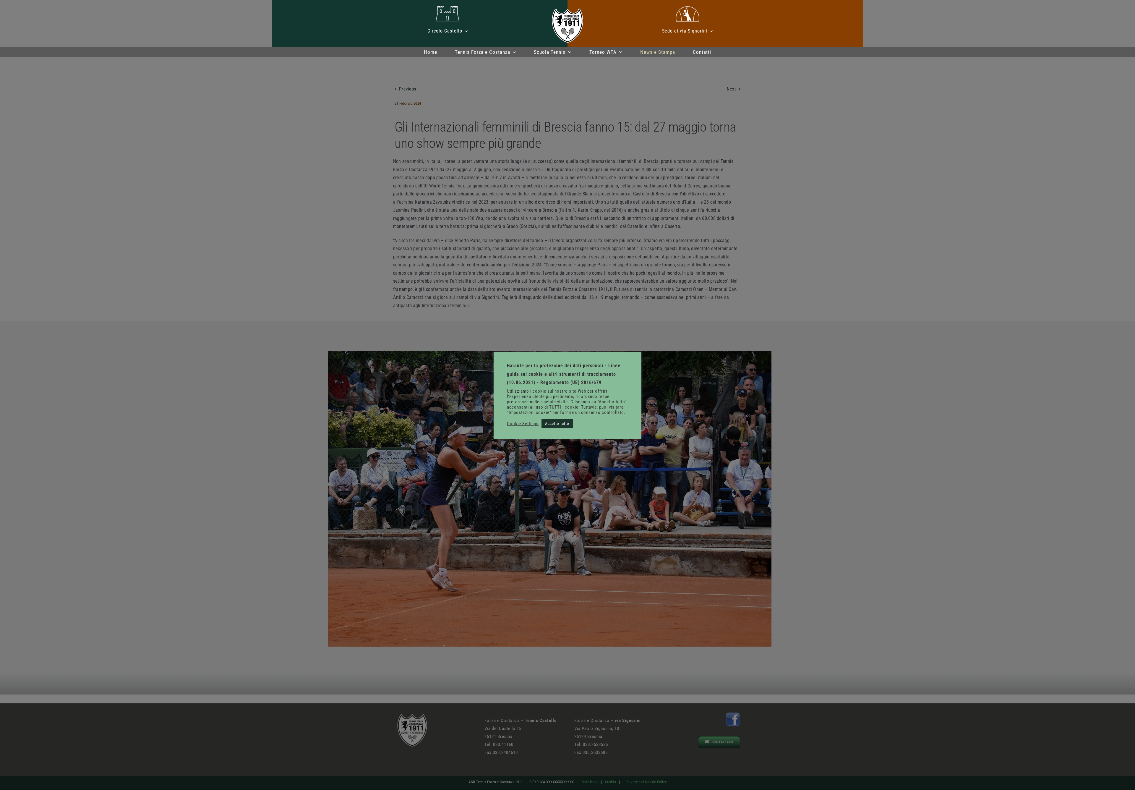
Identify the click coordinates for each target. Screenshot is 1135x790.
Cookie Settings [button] (523, 423)
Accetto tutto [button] (557, 423)
